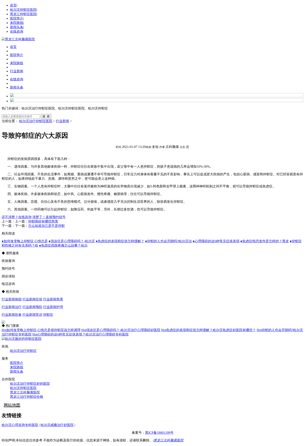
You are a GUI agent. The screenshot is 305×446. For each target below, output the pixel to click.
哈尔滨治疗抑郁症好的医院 (30, 383)
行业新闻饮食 (12, 314)
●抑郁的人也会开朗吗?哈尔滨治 (168, 241)
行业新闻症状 (32, 299)
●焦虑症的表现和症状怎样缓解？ (120, 241)
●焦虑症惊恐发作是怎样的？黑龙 (264, 241)
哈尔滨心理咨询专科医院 (20, 425)
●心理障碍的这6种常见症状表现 (216, 241)
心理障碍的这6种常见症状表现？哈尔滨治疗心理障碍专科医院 (80, 334)
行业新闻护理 (53, 307)
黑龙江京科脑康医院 (25, 392)
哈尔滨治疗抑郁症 (23, 351)
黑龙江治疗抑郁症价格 (26, 396)
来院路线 (16, 23)
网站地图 (12, 405)
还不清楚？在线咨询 (17, 217)
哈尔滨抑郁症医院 (23, 9)
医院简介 (16, 18)
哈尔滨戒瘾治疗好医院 (57, 425)
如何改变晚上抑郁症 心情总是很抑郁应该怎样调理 (41, 330)
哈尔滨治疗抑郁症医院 (35, 121)
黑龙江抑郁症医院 (23, 14)
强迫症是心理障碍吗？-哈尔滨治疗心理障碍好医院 (120, 330)
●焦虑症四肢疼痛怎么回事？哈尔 (63, 245)
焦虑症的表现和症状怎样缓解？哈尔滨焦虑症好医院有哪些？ (208, 330)
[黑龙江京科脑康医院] (18, 39)
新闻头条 (16, 27)
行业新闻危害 (53, 299)
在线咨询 (16, 31)
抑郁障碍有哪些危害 (43, 221)
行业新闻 (16, 71)
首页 (13, 5)
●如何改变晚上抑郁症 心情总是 (25, 241)
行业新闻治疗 (12, 307)
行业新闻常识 (32, 314)
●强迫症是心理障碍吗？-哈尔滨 (72, 241)
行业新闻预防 (32, 307)
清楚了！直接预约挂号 (49, 217)
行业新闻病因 (12, 299)
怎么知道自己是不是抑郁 (46, 225)
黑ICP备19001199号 (159, 432)
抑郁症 (48, 314)
